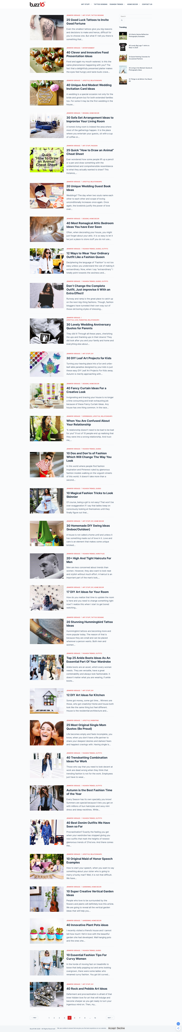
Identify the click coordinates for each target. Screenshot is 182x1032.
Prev (34, 1017)
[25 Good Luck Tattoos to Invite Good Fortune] (47, 27)
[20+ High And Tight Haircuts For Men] (47, 566)
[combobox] (135, 16)
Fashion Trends (116, 4)
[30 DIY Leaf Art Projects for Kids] (47, 364)
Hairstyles (100, 554)
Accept (112, 1028)
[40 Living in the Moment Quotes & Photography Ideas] (123, 69)
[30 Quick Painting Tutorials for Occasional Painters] (123, 58)
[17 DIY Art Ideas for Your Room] (47, 598)
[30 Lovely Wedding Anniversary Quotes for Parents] (47, 331)
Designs (85, 113)
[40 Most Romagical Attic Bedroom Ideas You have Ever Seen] (47, 229)
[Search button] (121, 20)
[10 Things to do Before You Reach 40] (123, 80)
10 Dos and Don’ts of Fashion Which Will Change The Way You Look (89, 457)
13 (95, 1018)
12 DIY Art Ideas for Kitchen (85, 695)
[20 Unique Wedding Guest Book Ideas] (47, 195)
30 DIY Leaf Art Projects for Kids (88, 358)
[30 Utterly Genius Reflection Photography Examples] (123, 36)
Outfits (105, 249)
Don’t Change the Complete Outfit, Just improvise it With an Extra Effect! (88, 289)
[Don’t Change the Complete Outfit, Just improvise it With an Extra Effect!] (47, 295)
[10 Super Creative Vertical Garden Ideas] (47, 899)
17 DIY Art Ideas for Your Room (87, 592)
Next (109, 1017)
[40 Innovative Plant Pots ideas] (47, 931)
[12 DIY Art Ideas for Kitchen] (47, 701)
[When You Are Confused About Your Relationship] (47, 428)
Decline (121, 1028)
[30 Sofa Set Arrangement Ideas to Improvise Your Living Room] (47, 125)
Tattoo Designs (100, 4)
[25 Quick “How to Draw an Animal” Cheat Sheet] (47, 159)
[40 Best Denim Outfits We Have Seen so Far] (47, 832)
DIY (92, 354)
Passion (94, 146)
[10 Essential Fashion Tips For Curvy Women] (47, 962)
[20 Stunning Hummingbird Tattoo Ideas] (47, 631)
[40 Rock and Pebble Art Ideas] (47, 994)
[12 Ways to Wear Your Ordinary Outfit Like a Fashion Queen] (47, 261)
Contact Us (147, 4)
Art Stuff (85, 4)
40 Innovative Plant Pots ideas (87, 925)
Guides (98, 249)
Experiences (87, 416)
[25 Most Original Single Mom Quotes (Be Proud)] (47, 732)
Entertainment (88, 48)
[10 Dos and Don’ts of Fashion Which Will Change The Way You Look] (47, 464)
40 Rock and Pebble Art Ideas (86, 988)
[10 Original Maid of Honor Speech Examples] (47, 866)
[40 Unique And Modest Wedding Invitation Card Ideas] (47, 92)
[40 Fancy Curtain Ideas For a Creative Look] (47, 396)
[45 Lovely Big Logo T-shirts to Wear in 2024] (123, 47)
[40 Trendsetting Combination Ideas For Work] (47, 765)
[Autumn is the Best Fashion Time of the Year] (47, 798)
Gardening (86, 887)
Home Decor (132, 4)
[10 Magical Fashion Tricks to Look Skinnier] (47, 500)
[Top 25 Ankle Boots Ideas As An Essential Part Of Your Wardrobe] (47, 667)
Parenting (83, 320)
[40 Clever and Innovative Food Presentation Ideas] (47, 60)
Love (76, 320)
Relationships (96, 80)
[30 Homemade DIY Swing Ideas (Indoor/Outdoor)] (47, 533)
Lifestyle (86, 80)
